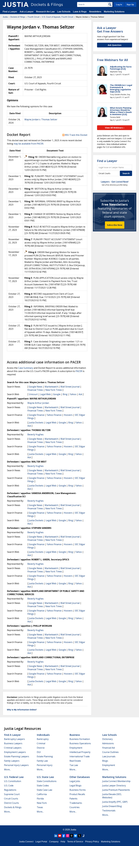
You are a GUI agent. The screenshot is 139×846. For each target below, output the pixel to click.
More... (7, 769)
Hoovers (68, 414)
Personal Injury (44, 765)
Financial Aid (108, 747)
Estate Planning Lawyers (16, 756)
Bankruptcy (43, 739)
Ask (80, 394)
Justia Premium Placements (116, 789)
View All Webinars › (114, 127)
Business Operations (80, 743)
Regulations (10, 789)
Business (75, 734)
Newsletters (95, 11)
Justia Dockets (36, 422)
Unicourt (33, 394)
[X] (79, 835)
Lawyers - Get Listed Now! (114, 181)
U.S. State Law (45, 777)
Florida (40, 798)
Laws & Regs (80, 11)
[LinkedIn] (55, 835)
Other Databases (80, 777)
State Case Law (44, 789)
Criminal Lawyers (12, 747)
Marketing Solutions (114, 11)
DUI (39, 752)
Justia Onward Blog (112, 806)
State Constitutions (46, 781)
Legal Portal (41, 841)
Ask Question (114, 45)
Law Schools (63, 11)
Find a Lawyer (10, 11)
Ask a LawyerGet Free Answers (110, 29)
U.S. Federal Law (14, 777)
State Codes (43, 785)
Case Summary (25, 367)
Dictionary (107, 739)
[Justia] (16, 4)
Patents (73, 798)
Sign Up (130, 4)
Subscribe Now (114, 225)
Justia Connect (26, 841)
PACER (79, 371)
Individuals (43, 734)
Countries (75, 807)
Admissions (108, 743)
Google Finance (36, 414)
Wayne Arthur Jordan (38, 402)
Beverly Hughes (35, 434)
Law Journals (108, 756)
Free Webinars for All (112, 60)
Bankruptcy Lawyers (14, 739)
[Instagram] (67, 835)
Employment (76, 747)
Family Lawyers (11, 760)
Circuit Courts (11, 798)
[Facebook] (63, 835)
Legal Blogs (75, 785)
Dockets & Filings (12, 807)
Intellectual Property (80, 752)
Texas (40, 807)
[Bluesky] (75, 835)
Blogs (105, 760)
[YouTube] (59, 835)
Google (56, 394)
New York (42, 802)
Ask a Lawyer (27, 11)
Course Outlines (110, 752)
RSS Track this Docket (75, 134)
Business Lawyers (13, 743)
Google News (35, 386)
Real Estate (75, 760)
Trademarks (76, 802)
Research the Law (45, 11)
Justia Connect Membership (116, 781)
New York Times (53, 389)
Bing (65, 394)
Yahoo (73, 394)
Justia (73, 829)
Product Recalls (77, 794)
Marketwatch (51, 386)
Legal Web (45, 394)
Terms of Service (75, 841)
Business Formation (80, 739)
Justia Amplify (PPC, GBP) (114, 801)
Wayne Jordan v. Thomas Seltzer (40, 119)
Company (54, 841)
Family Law (42, 760)
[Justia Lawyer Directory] (83, 835)
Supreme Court (12, 794)
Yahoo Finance (54, 414)
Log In (119, 4)
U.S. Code (8, 785)
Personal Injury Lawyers (16, 765)
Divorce (41, 747)
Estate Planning (45, 756)
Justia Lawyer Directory (114, 785)
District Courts (11, 802)
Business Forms (78, 789)
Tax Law (74, 765)
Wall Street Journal (70, 386)
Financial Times (35, 389)
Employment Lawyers (15, 752)
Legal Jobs (75, 781)
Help (63, 841)
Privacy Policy (92, 841)
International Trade (80, 756)
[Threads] (71, 835)
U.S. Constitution (12, 781)
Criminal (41, 743)
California (42, 794)
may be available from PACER (28, 143)
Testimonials (108, 810)
